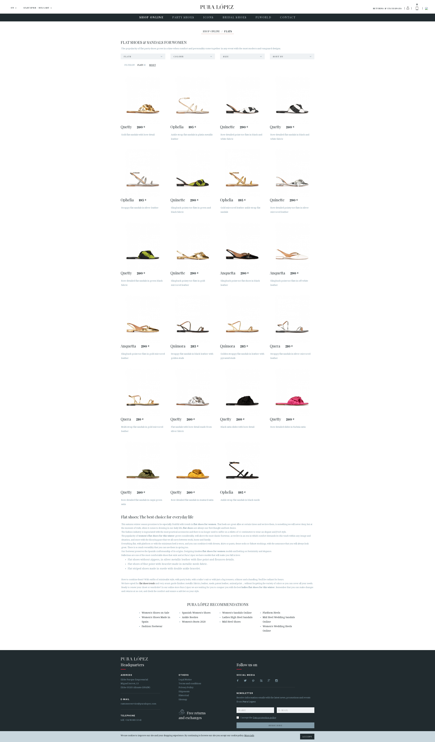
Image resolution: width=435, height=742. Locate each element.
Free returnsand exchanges (192, 715)
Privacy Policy (186, 687)
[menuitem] (151, 17)
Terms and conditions (190, 683)
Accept (307, 736)
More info (249, 735)
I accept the (258, 717)
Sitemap (183, 699)
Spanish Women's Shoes (196, 612)
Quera (275, 345)
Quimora (177, 345)
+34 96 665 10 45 (133, 720)
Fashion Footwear (152, 626)
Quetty (126, 126)
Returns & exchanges (387, 8)
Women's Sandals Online (237, 612)
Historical (184, 695)
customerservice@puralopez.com (138, 703)
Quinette (227, 126)
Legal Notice (185, 679)
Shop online (211, 31)
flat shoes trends (147, 583)
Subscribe (275, 725)
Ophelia (177, 126)
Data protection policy (264, 717)
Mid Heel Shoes (231, 621)
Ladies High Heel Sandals (237, 617)
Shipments (184, 691)
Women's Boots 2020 (194, 621)
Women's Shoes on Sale (155, 612)
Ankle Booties (190, 617)
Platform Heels (271, 612)
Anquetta (227, 272)
